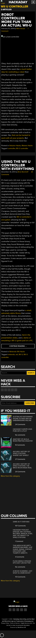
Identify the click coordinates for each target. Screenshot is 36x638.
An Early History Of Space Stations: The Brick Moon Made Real (22, 466)
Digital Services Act (26, 623)
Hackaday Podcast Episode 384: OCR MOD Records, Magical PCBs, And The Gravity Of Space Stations (23, 533)
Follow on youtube (9, 389)
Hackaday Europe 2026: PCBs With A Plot (22, 430)
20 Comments (20, 472)
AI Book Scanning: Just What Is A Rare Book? (22, 572)
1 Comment (19, 541)
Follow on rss (12, 389)
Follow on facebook (2, 389)
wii (17, 354)
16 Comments (20, 445)
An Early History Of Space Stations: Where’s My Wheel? (21, 453)
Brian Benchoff (23, 172)
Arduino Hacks (15, 145)
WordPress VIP (22, 627)
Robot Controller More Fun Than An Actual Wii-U (16, 20)
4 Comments (19, 557)
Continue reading (22, 346)
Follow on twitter (5, 389)
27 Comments (20, 459)
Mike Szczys (20, 29)
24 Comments (20, 424)
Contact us (15, 389)
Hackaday (18, 2)
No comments (20, 435)
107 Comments (20, 526)
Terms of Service (15, 623)
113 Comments (20, 577)
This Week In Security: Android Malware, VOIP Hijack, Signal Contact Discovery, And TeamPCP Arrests (22, 549)
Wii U (21, 354)
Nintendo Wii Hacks (17, 352)
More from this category (10, 476)
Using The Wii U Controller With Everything (17, 165)
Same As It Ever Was (21, 522)
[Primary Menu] (33, 2)
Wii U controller (22, 148)
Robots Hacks (27, 145)
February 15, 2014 (7, 29)
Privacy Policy (5, 623)
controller (11, 148)
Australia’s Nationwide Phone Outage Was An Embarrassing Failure (23, 418)
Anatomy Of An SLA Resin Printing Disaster (23, 440)
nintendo (11, 354)
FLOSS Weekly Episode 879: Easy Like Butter (22, 562)
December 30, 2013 (8, 172)
